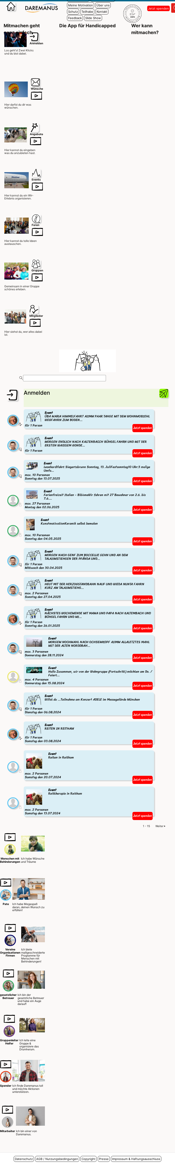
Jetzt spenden (158, 8)
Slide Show (93, 18)
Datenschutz (24, 1159)
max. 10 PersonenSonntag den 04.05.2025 (61, 530)
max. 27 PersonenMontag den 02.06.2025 (85, 499)
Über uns (103, 5)
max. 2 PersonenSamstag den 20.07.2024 (49, 765)
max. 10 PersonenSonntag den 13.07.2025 (87, 471)
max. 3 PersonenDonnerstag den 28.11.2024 (87, 647)
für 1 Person (87, 419)
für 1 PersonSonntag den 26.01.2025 (88, 618)
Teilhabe (87, 11)
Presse (104, 1159)
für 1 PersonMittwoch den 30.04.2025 (76, 560)
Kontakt (102, 11)
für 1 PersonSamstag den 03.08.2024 (49, 733)
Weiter (159, 826)
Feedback (75, 18)
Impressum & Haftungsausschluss (136, 1159)
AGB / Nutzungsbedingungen (57, 1159)
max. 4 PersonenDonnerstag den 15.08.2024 (88, 676)
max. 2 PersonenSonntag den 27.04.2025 (84, 589)
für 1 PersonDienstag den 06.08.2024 (82, 704)
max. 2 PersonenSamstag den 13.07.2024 (53, 802)
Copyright (88, 1159)
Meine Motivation (80, 5)
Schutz (73, 11)
